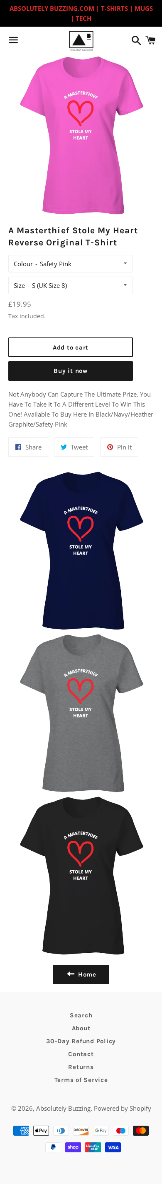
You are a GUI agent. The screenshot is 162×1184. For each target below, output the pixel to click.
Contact (80, 1054)
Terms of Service (81, 1080)
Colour (23, 264)
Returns (80, 1067)
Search (81, 1015)
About (81, 1028)
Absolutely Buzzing (63, 1108)
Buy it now (71, 371)
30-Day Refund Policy (81, 1041)
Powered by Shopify (122, 1108)
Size (19, 285)
